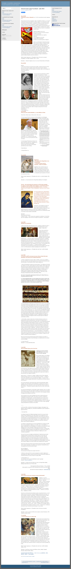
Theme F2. (39, 566)
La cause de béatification (6, 14)
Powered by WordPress (33, 566)
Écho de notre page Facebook (27, 556)
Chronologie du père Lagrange (7, 13)
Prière (3, 12)
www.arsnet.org (47, 469)
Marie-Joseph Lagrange (11, 3)
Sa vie (3, 11)
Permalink (33, 556)
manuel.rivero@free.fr (28, 460)
